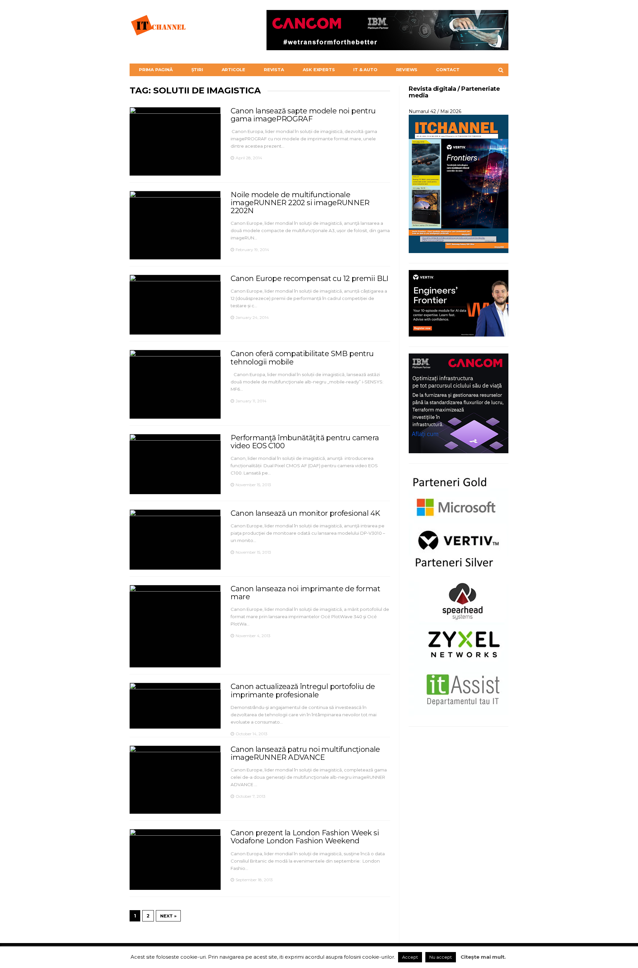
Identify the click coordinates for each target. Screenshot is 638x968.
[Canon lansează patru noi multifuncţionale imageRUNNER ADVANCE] (175, 780)
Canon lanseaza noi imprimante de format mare (305, 592)
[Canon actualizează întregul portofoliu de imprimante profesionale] (175, 705)
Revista (274, 69)
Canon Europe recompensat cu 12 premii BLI (309, 278)
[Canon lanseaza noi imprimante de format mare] (175, 626)
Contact (448, 69)
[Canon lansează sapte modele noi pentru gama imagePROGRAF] (175, 141)
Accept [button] (410, 957)
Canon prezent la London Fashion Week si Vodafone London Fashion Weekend (305, 836)
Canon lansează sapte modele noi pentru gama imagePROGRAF (303, 114)
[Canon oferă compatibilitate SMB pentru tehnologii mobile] (175, 384)
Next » (168, 915)
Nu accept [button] (440, 957)
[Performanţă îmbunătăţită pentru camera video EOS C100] (175, 464)
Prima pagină (156, 69)
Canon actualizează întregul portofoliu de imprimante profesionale (303, 690)
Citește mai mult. (483, 957)
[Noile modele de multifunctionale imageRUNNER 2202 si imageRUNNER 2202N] (175, 225)
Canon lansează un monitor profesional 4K (305, 513)
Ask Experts (319, 69)
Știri (197, 69)
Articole (233, 69)
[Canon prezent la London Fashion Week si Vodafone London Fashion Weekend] (175, 859)
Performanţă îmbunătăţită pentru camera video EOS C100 (305, 441)
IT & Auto (365, 69)
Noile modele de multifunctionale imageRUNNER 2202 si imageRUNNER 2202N (300, 202)
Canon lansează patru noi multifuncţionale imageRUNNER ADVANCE (305, 753)
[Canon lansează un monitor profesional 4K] (175, 539)
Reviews (407, 69)
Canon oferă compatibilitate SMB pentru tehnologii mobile (302, 357)
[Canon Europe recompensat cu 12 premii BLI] (175, 305)
